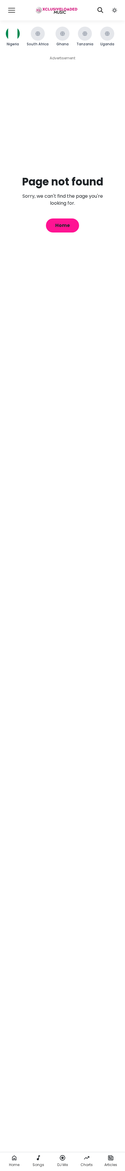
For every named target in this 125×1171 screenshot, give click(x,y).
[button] (114, 10)
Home (62, 225)
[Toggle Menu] (11, 10)
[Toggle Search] (100, 10)
